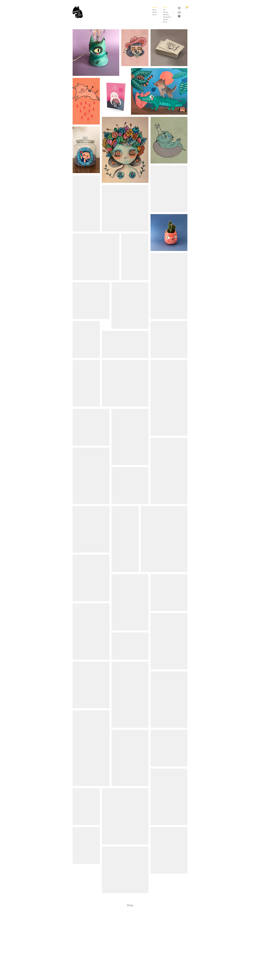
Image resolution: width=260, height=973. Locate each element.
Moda (165, 20)
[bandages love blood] (78, 12)
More (165, 22)
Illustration (167, 17)
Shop (154, 15)
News (154, 10)
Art (164, 10)
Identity (166, 15)
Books (165, 12)
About (154, 12)
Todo (165, 7)
